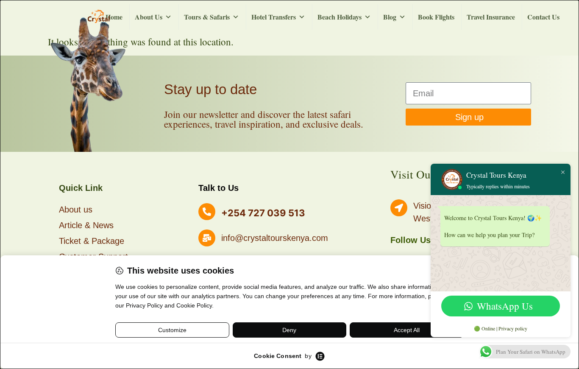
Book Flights (436, 17)
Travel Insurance (491, 17)
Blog (389, 17)
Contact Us (543, 17)
